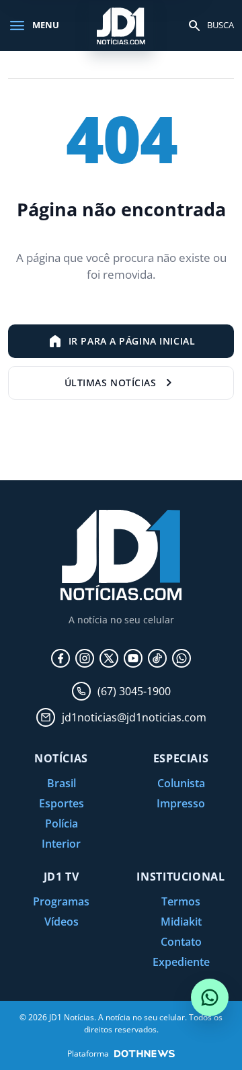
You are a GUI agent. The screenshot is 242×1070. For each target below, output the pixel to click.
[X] (108, 658)
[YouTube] (133, 658)
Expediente (181, 961)
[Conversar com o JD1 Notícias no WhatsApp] (210, 997)
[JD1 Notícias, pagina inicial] (121, 25)
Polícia (61, 823)
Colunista (181, 783)
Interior (61, 843)
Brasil (61, 783)
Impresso (181, 803)
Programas (61, 901)
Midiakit (181, 921)
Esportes (61, 803)
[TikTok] (157, 658)
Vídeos (61, 921)
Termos (180, 901)
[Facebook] (60, 658)
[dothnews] (144, 1053)
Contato (181, 941)
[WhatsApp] (181, 658)
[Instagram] (84, 658)
